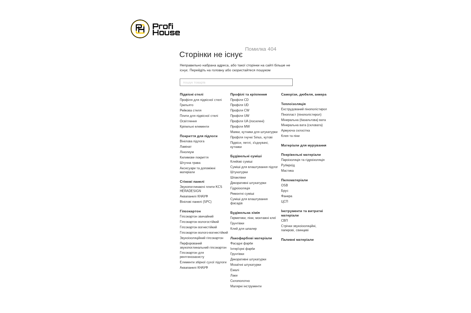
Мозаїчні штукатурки (245, 264)
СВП (284, 220)
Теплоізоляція (293, 104)
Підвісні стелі (191, 94)
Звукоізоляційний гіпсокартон (201, 238)
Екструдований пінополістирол (304, 109)
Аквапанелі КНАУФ (194, 196)
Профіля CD (239, 100)
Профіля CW (239, 110)
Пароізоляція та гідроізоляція (303, 160)
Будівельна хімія (245, 213)
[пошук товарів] (289, 82)
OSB (284, 185)
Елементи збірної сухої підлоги (203, 262)
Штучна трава (190, 163)
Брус (284, 191)
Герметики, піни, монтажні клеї (253, 218)
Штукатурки (239, 172)
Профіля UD (239, 105)
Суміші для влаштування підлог (254, 167)
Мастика (287, 170)
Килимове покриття (194, 157)
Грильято (186, 105)
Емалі (234, 270)
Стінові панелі (192, 181)
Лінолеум (187, 152)
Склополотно (240, 281)
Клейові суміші (241, 161)
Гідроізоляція (240, 188)
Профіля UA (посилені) (247, 121)
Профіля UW (239, 116)
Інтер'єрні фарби (242, 249)
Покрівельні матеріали (301, 154)
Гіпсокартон (190, 211)
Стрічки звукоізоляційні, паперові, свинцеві (298, 228)
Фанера (286, 196)
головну (218, 70)
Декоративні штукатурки (248, 183)
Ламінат (186, 146)
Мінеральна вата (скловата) (302, 125)
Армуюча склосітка (295, 130)
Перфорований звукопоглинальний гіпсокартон (203, 245)
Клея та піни (290, 136)
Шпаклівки (238, 177)
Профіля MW (240, 126)
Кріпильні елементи (194, 126)
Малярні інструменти (246, 286)
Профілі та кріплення (248, 94)
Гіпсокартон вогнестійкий (198, 227)
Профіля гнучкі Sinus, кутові (251, 137)
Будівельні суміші (246, 156)
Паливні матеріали (297, 239)
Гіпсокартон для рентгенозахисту (192, 255)
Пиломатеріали (294, 180)
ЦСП (284, 201)
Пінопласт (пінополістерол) (301, 114)
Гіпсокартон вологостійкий (199, 222)
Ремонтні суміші (242, 193)
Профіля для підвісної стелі (201, 100)
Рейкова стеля (190, 110)
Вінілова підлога (192, 141)
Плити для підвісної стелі (199, 116)
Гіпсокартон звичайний (196, 216)
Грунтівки (237, 223)
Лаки (233, 275)
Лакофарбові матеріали (251, 238)
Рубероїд (288, 165)
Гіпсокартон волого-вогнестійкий (204, 232)
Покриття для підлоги (199, 136)
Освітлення (188, 121)
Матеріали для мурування (303, 145)
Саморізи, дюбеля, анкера (304, 94)
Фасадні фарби (241, 243)
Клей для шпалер (243, 228)
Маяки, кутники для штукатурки (253, 132)
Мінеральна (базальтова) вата (303, 120)
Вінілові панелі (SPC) (195, 202)
